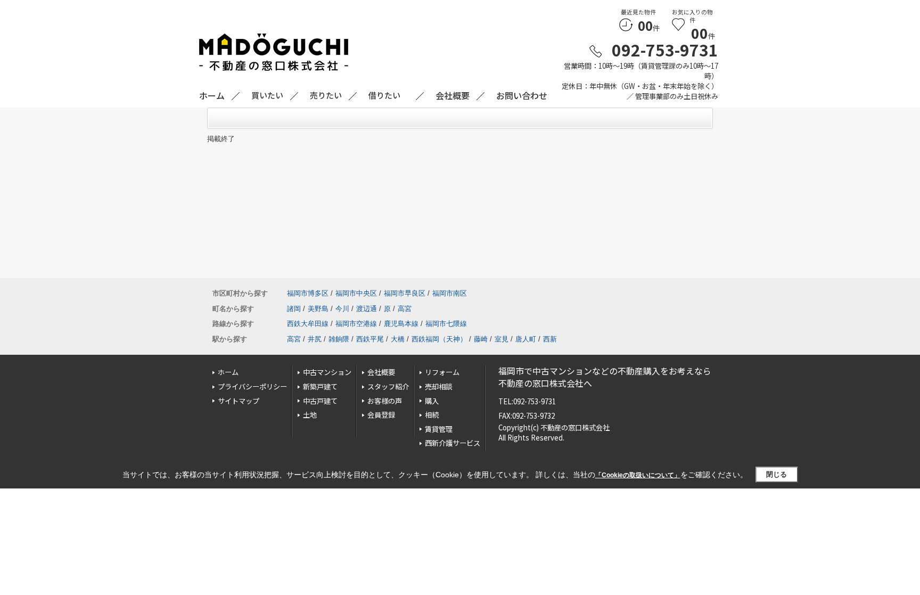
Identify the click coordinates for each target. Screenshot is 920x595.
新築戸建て (320, 386)
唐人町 (525, 339)
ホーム (228, 372)
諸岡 (294, 309)
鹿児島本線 (401, 324)
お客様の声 (384, 401)
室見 (501, 339)
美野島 (318, 309)
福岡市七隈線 (446, 324)
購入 (432, 401)
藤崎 (481, 339)
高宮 (405, 309)
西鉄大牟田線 (307, 324)
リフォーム (442, 372)
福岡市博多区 (307, 293)
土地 (310, 415)
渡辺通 (366, 309)
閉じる (776, 474)
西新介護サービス (452, 443)
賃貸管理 (439, 429)
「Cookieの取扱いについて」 (637, 475)
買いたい (267, 95)
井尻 (315, 339)
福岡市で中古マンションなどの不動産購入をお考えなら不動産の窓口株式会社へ (604, 377)
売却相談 (439, 386)
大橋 (398, 339)
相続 (432, 415)
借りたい (384, 95)
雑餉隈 (338, 339)
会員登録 (381, 415)
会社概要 (381, 372)
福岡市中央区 (356, 293)
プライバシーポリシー (252, 386)
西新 (550, 339)
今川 (342, 309)
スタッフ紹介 (388, 386)
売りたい (326, 95)
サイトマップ (238, 401)
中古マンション (327, 372)
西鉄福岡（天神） (439, 339)
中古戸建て (320, 401)
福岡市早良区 (404, 293)
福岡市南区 (449, 293)
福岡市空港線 (356, 324)
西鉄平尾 (370, 339)
